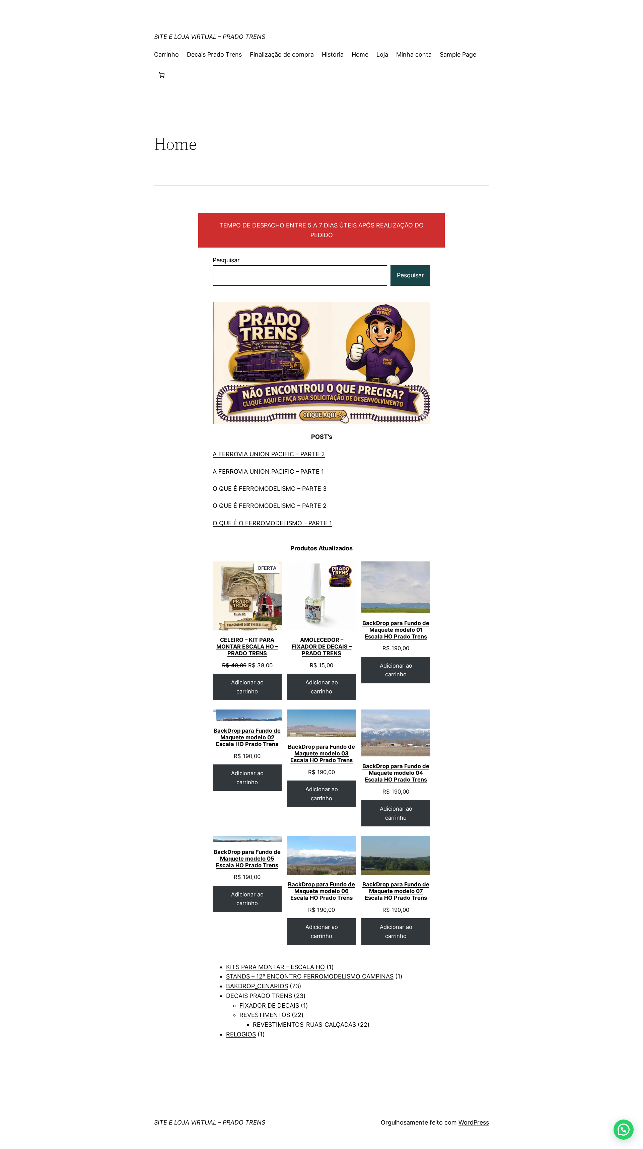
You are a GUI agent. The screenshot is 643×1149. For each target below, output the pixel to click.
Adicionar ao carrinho (247, 687)
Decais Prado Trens (214, 54)
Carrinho (166, 54)
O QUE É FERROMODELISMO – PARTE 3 (270, 488)
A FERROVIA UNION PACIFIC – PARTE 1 (268, 471)
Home (360, 54)
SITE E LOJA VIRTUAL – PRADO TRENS (209, 36)
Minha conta (414, 54)
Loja (382, 54)
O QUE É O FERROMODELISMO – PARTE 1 (272, 523)
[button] (624, 1130)
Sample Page (458, 54)
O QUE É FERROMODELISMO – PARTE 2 (270, 505)
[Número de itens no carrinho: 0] (161, 75)
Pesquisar (226, 260)
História (333, 54)
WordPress (473, 1122)
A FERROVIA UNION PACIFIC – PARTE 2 (269, 454)
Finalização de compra (282, 54)
